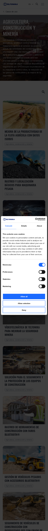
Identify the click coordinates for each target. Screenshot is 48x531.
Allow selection (24, 303)
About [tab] (39, 226)
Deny (24, 310)
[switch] (42, 272)
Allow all (24, 297)
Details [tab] (24, 226)
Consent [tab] (8, 226)
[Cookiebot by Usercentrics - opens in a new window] (35, 219)
